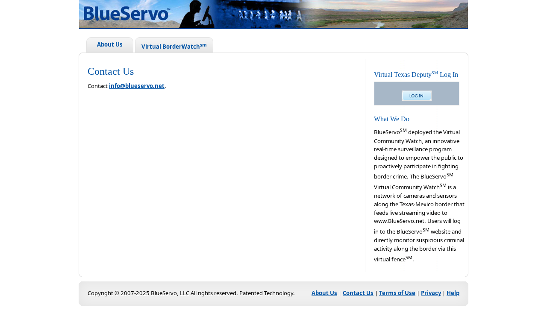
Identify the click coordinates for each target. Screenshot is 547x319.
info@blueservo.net (137, 86)
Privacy (431, 293)
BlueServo (286, 15)
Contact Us (358, 293)
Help (453, 293)
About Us (110, 44)
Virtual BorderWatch (174, 45)
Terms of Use (397, 293)
